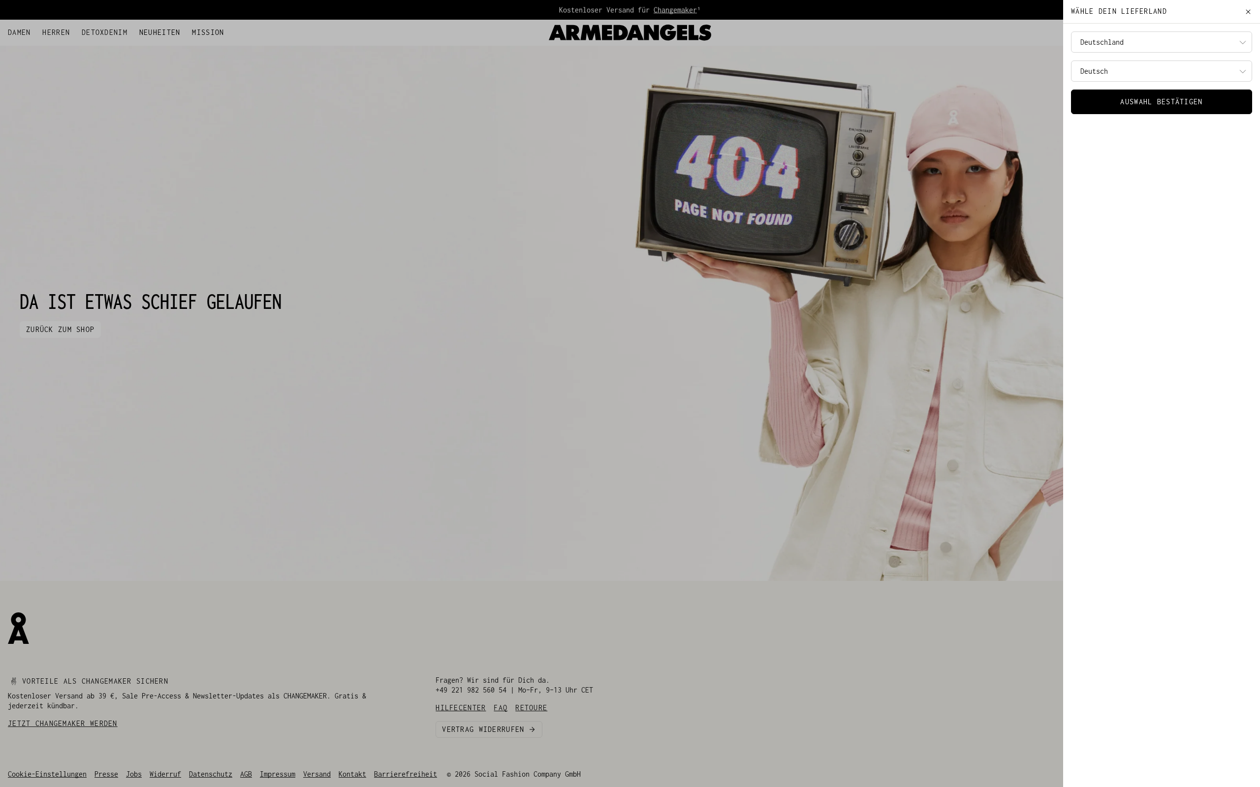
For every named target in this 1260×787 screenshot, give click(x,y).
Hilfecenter (29, 30)
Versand (317, 774)
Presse (106, 774)
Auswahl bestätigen (1161, 101)
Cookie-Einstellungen (47, 774)
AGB (246, 774)
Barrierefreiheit (405, 774)
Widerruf (165, 774)
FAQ (63, 30)
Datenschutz (210, 774)
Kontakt (352, 774)
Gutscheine (94, 30)
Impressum (277, 774)
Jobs (134, 774)
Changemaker (675, 9)
